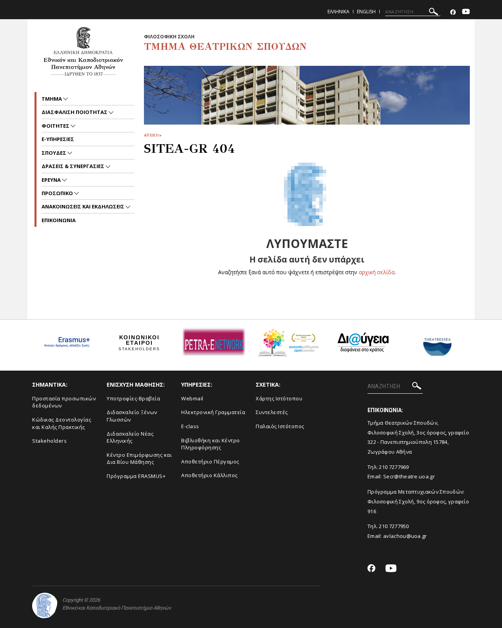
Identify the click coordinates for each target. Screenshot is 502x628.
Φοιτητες (56, 125)
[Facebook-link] (453, 12)
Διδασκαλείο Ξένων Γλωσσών (132, 416)
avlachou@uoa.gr (405, 535)
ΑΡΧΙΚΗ (151, 135)
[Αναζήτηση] (433, 12)
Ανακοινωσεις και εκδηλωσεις (84, 206)
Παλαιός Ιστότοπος (280, 426)
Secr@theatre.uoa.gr (409, 476)
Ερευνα (52, 179)
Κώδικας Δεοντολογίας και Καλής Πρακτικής (61, 423)
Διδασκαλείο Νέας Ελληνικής (130, 437)
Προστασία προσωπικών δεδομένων (64, 402)
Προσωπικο (58, 193)
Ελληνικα (338, 11)
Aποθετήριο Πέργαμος (210, 461)
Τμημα (52, 98)
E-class (190, 426)
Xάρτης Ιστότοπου (279, 398)
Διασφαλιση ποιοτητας (75, 112)
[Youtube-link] (466, 12)
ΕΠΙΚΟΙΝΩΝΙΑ (59, 220)
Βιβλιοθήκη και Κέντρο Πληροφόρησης (210, 444)
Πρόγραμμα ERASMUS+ (136, 476)
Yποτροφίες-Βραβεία (133, 398)
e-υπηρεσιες (58, 139)
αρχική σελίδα (377, 272)
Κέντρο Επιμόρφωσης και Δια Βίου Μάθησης (139, 458)
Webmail (192, 398)
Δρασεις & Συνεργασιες (73, 166)
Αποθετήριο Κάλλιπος (209, 475)
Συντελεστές (272, 412)
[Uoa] (44, 605)
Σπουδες (54, 152)
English (366, 11)
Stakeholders (49, 440)
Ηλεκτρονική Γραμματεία (213, 412)
